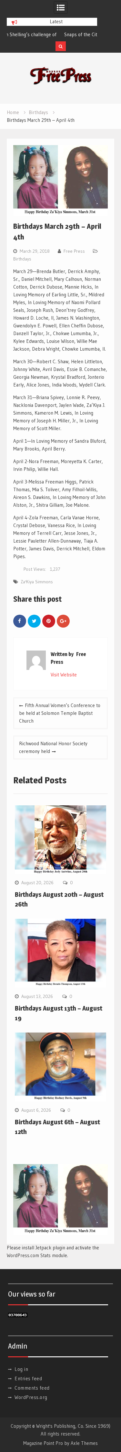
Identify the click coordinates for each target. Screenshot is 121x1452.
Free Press (74, 251)
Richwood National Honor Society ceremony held (53, 747)
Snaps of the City (27, 34)
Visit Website (64, 675)
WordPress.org (31, 1397)
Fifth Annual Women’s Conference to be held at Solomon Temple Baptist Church (59, 713)
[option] (52, 34)
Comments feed (32, 1388)
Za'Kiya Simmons (37, 582)
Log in (21, 1369)
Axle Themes (84, 1443)
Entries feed (28, 1378)
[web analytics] (17, 1315)
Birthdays (22, 259)
